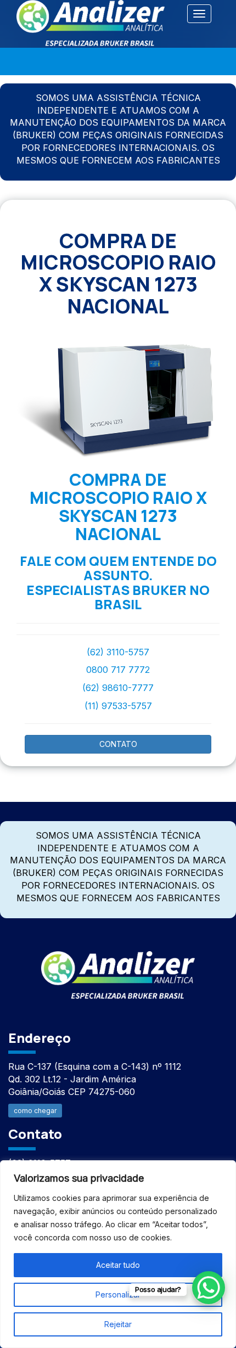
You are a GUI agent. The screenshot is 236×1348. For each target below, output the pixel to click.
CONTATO (118, 744)
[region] (118, 1254)
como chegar (35, 1111)
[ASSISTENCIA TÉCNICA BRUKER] (118, 969)
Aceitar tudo (118, 1265)
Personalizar (118, 1294)
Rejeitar (118, 1324)
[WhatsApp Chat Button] (208, 1287)
